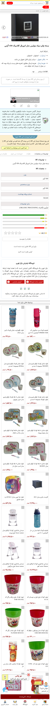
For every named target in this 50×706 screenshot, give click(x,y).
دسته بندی (45, 704)
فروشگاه (25, 704)
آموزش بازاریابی (17, 282)
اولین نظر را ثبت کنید (25, 251)
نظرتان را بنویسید (25, 239)
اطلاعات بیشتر (40, 71)
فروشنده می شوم (16, 153)
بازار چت (15, 704)
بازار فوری (45, 10)
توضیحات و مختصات (41, 153)
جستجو (10, 3)
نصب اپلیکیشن (7, 7)
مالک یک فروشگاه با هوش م (39, 7)
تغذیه (37, 10)
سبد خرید (35, 704)
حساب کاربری (5, 704)
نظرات (28, 153)
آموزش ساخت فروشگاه (36, 282)
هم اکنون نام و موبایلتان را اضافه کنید (15, 148)
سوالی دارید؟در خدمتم (44, 689)
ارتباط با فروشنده (25, 696)
